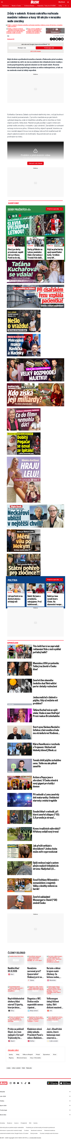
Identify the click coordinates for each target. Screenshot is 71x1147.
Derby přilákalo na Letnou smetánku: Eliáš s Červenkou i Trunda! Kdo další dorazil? (34, 253)
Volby (17, 1054)
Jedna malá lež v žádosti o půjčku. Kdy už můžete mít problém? (45, 700)
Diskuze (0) (10, 39)
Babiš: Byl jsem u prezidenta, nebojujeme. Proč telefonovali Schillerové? (34, 600)
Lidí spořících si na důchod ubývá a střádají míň (15, 598)
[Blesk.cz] (35, 2)
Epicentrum (46, 1054)
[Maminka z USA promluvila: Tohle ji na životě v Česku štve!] (19, 669)
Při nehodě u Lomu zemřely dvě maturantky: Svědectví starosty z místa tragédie (46, 797)
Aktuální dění (13, 1050)
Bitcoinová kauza (22, 1058)
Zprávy (11, 1054)
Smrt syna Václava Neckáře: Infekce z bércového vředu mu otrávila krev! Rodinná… (46, 730)
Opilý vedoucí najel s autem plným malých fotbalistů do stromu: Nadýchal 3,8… (46, 865)
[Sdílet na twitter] (54, 39)
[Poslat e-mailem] (62, 39)
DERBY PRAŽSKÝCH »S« (19, 209)
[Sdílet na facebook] (51, 39)
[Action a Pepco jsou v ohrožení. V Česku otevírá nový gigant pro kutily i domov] (19, 783)
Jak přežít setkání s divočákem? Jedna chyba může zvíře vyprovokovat (45, 848)
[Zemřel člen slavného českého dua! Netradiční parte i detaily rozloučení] (19, 686)
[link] (11, 1083)
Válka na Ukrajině (28, 1054)
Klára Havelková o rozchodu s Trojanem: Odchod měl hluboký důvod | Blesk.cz (46, 747)
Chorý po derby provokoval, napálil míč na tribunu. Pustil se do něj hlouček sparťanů (15, 253)
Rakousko (29, 1068)
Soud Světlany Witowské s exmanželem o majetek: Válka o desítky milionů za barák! (46, 884)
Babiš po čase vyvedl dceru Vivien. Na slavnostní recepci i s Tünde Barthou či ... (55, 600)
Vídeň (23, 1068)
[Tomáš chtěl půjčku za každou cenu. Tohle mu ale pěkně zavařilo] (19, 766)
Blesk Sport (30, 245)
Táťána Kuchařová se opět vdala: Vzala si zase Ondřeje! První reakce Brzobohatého (46, 713)
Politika (10, 592)
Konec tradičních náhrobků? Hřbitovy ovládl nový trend (46, 830)
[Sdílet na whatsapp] (59, 39)
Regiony (11, 1058)
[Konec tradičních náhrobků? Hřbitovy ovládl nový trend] (19, 834)
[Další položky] (68, 5)
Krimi (54, 1054)
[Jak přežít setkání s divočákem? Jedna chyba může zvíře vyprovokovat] (19, 851)
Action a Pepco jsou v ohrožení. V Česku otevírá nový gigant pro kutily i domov (45, 781)
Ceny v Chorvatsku (35, 1058)
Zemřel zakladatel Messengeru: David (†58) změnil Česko (45, 900)
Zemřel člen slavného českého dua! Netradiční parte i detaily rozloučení (45, 683)
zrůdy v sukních (16, 1068)
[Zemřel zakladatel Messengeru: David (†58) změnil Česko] (19, 902)
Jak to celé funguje (35, 51)
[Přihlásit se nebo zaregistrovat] (68, 2)
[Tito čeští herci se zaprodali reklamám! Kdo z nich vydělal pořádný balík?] (19, 651)
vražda (8, 1068)
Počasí (38, 1054)
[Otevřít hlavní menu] (2, 2)
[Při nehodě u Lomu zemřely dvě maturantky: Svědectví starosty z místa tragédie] (19, 800)
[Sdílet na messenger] (56, 39)
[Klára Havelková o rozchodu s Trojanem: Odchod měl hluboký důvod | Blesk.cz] (19, 749)
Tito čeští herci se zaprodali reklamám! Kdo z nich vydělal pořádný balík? (47, 649)
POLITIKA (12, 580)
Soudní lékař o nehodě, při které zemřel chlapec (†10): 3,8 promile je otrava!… (46, 814)
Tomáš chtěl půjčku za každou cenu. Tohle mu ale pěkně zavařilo (47, 763)
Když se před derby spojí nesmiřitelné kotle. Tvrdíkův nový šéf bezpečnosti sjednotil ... (55, 253)
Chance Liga (11, 245)
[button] (53, 1083)
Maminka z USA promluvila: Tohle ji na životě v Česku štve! (46, 666)
